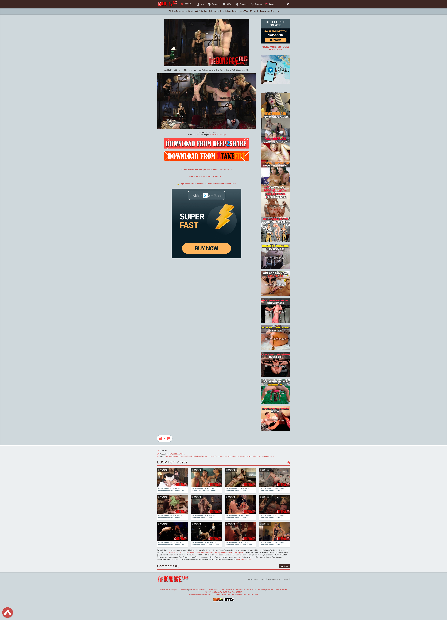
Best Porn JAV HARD (219, 592)
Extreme (215, 4)
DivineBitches (169, 456)
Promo (271, 4)
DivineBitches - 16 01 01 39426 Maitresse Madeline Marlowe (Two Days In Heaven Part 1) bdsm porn (205, 552)
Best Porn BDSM (272, 589)
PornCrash (261, 589)
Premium (258, 4)
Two (202, 456)
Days (206, 456)
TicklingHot (173, 589)
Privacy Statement (274, 579)
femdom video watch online (264, 456)
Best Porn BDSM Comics (217, 594)
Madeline (190, 456)
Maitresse (183, 456)
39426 (176, 456)
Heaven (212, 456)
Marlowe (197, 456)
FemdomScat (240, 589)
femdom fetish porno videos (243, 456)
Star (202, 4)
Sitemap (285, 579)
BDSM (229, 4)
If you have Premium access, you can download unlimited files (208, 183)
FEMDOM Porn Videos (176, 454)
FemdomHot (183, 589)
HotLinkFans (193, 589)
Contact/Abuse (253, 579)
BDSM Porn (188, 4)
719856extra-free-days (217, 134)
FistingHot (164, 589)
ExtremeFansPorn (206, 589)
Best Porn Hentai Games (198, 594)
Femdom (243, 4)
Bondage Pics (219, 589)
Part (216, 456)
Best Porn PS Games (251, 594)
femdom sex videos (225, 456)
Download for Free (244, 559)
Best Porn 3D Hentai (234, 594)
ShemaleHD (229, 589)
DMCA (263, 579)
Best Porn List (251, 589)
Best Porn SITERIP (235, 592)
